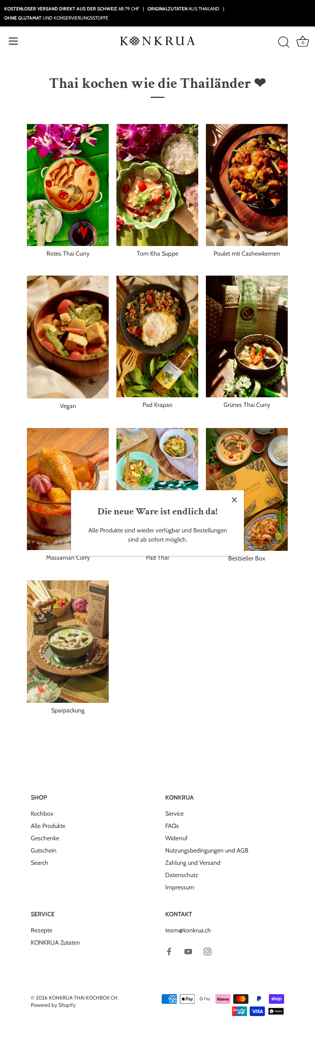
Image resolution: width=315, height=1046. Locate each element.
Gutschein (43, 850)
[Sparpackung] (68, 641)
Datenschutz (181, 875)
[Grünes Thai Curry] (247, 336)
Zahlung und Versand (192, 862)
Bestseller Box (246, 558)
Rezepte (41, 930)
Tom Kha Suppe (157, 253)
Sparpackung (68, 710)
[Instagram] (207, 951)
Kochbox (42, 813)
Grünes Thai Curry (247, 404)
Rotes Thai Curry (68, 253)
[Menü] (13, 41)
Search (39, 862)
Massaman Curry (68, 557)
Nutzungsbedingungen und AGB (207, 850)
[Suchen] (283, 42)
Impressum (179, 887)
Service (174, 813)
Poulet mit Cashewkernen (247, 253)
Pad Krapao (157, 404)
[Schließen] (234, 499)
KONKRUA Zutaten (55, 942)
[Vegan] (68, 337)
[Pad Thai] (157, 489)
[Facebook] (169, 951)
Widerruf (176, 838)
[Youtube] (188, 951)
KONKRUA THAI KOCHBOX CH (83, 998)
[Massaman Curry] (68, 489)
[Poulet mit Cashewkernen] (247, 185)
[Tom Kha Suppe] (157, 185)
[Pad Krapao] (157, 336)
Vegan (68, 406)
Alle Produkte (48, 826)
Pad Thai (157, 557)
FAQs (172, 826)
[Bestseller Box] (247, 489)
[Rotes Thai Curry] (68, 185)
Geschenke (45, 838)
